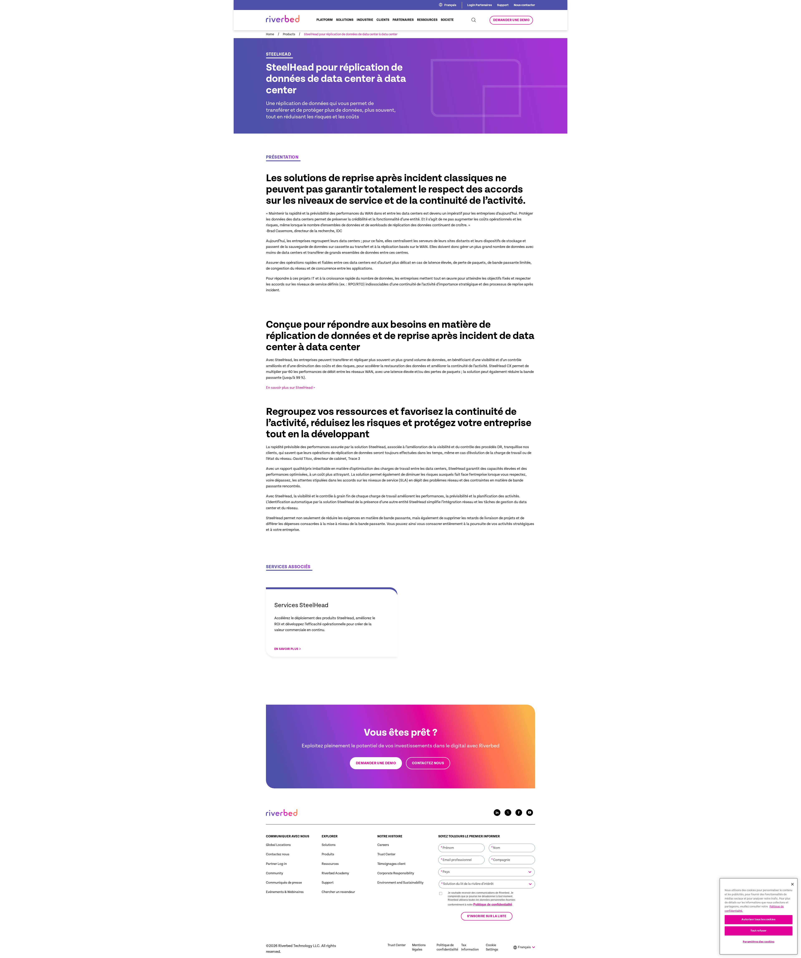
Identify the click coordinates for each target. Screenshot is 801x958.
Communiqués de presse (284, 883)
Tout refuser (759, 930)
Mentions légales (419, 947)
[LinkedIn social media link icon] (497, 812)
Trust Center (386, 854)
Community (274, 873)
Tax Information (470, 947)
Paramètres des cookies (758, 941)
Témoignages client (391, 864)
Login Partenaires (479, 5)
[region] (758, 916)
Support (503, 5)
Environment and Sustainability (400, 883)
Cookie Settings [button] (492, 947)
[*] (461, 843)
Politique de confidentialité (492, 904)
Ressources (330, 864)
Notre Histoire (389, 836)
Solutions (329, 845)
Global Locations (278, 845)
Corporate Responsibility (395, 873)
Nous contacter (524, 5)
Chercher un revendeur (338, 892)
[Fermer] (792, 884)
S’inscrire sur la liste (486, 916)
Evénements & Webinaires (285, 892)
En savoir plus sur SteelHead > (290, 387)
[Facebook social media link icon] (518, 812)
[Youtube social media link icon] (529, 812)
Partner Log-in (276, 864)
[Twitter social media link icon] (508, 812)
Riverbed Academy (335, 873)
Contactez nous (277, 854)
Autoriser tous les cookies (758, 919)
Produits (328, 854)
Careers (383, 845)
